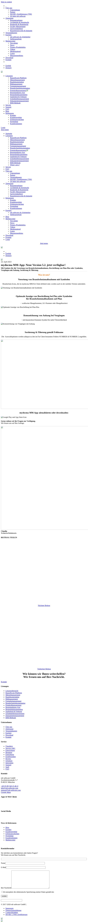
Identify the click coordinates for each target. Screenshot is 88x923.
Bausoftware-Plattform (18, 78)
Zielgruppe (9, 18)
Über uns (9, 8)
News (12, 45)
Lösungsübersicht (12, 691)
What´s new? (15, 165)
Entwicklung (10, 750)
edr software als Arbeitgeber (20, 37)
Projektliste (14, 122)
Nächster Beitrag (44, 605)
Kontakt (8, 60)
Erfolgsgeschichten (17, 120)
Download (9, 58)
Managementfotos (16, 56)
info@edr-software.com (9, 788)
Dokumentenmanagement (19, 101)
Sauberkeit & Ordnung (18, 97)
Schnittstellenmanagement (19, 99)
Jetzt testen (5, 130)
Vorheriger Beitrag (44, 669)
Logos (12, 53)
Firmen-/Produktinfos (18, 47)
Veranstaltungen (11, 33)
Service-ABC (10, 748)
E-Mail (3, 867)
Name (3, 863)
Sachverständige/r (16, 29)
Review (8, 759)
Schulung (9, 761)
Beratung (9, 752)
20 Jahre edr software (18, 16)
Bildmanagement (16, 84)
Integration (9, 763)
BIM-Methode (15, 103)
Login (3, 128)
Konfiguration (11, 757)
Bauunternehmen (16, 20)
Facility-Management (17, 27)
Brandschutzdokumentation (20, 88)
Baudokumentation (17, 82)
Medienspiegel (15, 51)
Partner (12, 12)
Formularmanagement (18, 86)
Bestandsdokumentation (18, 95)
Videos (12, 49)
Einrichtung (10, 755)
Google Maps (6, 792)
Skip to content (6, 2)
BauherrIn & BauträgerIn (19, 24)
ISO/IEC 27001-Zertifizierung (16, 915)
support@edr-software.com (11, 790)
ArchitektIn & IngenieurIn (19, 22)
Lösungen (9, 76)
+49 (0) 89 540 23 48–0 (9, 786)
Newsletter (14, 43)
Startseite (9, 134)
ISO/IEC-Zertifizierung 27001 (21, 14)
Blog (7, 111)
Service (8, 105)
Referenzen (10, 113)
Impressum (9, 908)
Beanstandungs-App (17, 93)
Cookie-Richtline (12, 912)
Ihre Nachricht (6, 888)
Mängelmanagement (17, 80)
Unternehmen (15, 10)
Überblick (9, 746)
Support (8, 107)
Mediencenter (10, 41)
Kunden (13, 115)
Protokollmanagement (18, 91)
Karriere (8, 35)
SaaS (7, 767)
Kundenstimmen (16, 124)
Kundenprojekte (16, 117)
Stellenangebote (16, 39)
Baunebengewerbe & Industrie (21, 31)
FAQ (7, 109)
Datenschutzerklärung (13, 910)
